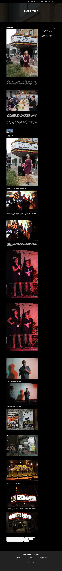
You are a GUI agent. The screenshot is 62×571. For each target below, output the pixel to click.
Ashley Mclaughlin (9, 537)
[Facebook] (31, 562)
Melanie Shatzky (9, 540)
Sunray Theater (21, 540)
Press (38, 1)
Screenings (33, 1)
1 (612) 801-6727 (18, 559)
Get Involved (47, 1)
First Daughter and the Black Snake (30, 537)
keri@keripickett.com (18, 558)
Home (24, 1)
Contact (53, 1)
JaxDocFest (9, 27)
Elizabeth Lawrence (16, 537)
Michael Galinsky (15, 540)
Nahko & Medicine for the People (47, 32)
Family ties (43, 30)
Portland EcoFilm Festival (46, 28)
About (28, 1)
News (42, 1)
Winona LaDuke (26, 540)
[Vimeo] (33, 562)
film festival (22, 537)
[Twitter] (29, 562)
